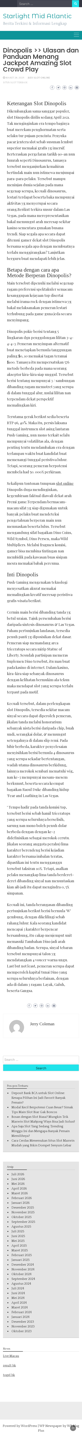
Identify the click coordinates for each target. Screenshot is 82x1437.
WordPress (29, 1426)
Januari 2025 (21, 1260)
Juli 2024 (18, 1288)
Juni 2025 (18, 1236)
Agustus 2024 (21, 1283)
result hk (9, 1365)
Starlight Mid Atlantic (37, 16)
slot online (65, 483)
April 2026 (19, 1188)
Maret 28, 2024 (15, 77)
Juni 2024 (18, 1293)
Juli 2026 (18, 1174)
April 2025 (19, 1245)
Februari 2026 (22, 1198)
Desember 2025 (23, 1207)
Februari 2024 (22, 1312)
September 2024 (23, 1279)
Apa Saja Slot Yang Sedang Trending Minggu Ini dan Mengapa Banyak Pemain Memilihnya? (41, 1131)
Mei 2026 (18, 1184)
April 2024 (19, 1302)
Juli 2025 (18, 1231)
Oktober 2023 (22, 1331)
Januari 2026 (21, 1203)
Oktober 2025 (22, 1217)
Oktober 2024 (21, 1274)
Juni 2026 (18, 1179)
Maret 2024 (20, 1307)
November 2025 (23, 1212)
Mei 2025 (18, 1241)
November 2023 (23, 1326)
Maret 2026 (20, 1193)
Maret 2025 (20, 1250)
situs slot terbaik (15, 82)
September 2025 (23, 1222)
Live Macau (11, 1356)
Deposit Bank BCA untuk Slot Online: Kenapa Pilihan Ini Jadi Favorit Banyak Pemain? (38, 1097)
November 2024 (23, 1269)
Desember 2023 (23, 1321)
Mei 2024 (18, 1298)
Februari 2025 (22, 1255)
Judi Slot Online (39, 77)
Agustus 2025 (21, 1226)
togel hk (9, 1375)
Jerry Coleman (42, 1024)
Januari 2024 (20, 1317)
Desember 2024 (23, 1264)
